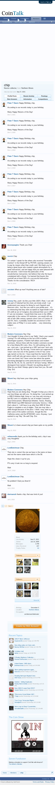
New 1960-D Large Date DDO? (25, 688)
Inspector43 (18, 641)
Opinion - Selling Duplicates (23, 682)
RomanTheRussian (21, 659)
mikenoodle (12, 436)
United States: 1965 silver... (23, 663)
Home (5, 18)
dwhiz (16, 653)
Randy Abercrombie (21, 684)
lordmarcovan (19, 665)
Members (36, 18)
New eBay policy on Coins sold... (25, 645)
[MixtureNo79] (27, 586)
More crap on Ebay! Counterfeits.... (26, 706)
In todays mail (19, 651)
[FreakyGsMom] (19, 562)
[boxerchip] (27, 593)
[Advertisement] (27, 52)
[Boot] (19, 593)
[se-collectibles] (35, 593)
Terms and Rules (38, 782)
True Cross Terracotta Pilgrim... (25, 700)
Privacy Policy (49, 782)
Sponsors (32, 22)
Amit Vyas (18, 677)
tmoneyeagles (13, 245)
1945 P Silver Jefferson (22, 639)
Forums (13, 18)
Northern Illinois (34, 609)
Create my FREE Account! (27, 626)
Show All (36, 600)
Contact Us (45, 779)
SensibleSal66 (19, 708)
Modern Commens (15, 334)
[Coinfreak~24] (27, 569)
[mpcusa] (19, 586)
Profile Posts (12, 96)
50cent (10, 378)
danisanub (11, 494)
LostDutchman (13, 448)
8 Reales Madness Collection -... (25, 657)
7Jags (17, 696)
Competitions (43, 99)
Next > (10, 506)
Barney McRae (19, 647)
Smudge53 (18, 702)
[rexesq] (27, 562)
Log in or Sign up (45, 2)
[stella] (19, 569)
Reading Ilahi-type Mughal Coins (25, 676)
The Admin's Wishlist (15, 764)
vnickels (10, 290)
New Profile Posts (20, 22)
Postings (44, 96)
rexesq (10, 301)
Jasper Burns (19, 690)
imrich (10, 256)
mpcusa (17, 671)
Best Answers (12, 99)
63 (38, 548)
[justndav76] (35, 562)
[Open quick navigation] (52, 773)
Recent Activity (28, 96)
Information (27, 99)
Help (52, 779)
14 (37, 579)
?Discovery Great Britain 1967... (25, 694)
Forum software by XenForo (10, 782)
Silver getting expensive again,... (25, 669)
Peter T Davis (12, 103)
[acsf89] (35, 586)
